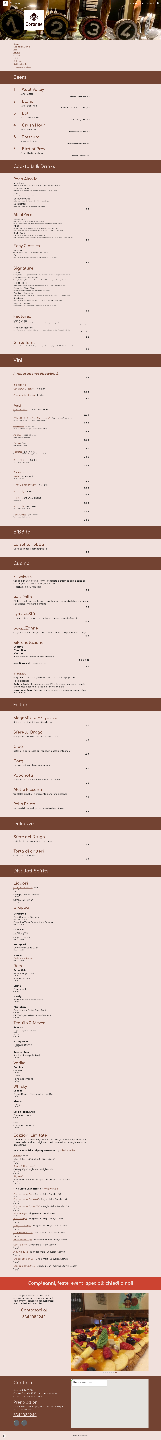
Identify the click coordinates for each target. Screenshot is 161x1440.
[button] (158, 3)
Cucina (16, 55)
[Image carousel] (110, 1333)
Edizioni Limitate (23, 67)
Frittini (16, 58)
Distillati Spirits (20, 64)
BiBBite (16, 52)
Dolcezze (17, 61)
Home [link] (133, 3)
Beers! (16, 44)
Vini (15, 50)
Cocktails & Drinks (21, 47)
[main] (80, 77)
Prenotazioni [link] (147, 3)
